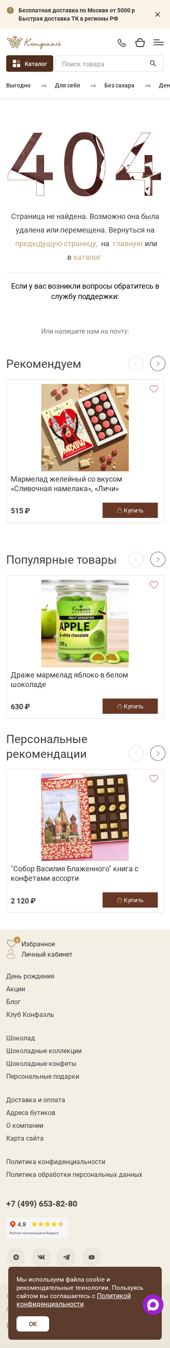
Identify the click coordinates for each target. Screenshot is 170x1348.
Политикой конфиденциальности (74, 1299)
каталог (87, 257)
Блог (13, 1001)
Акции (15, 988)
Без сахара (119, 85)
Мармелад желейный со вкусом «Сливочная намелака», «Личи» (66, 483)
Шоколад (20, 1037)
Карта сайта (25, 1138)
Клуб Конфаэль (30, 1014)
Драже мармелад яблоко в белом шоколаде (69, 679)
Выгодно (18, 85)
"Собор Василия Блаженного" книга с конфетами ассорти (74, 873)
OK (33, 1324)
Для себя (67, 85)
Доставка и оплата (35, 1099)
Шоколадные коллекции (44, 1050)
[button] (157, 363)
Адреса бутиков (30, 1112)
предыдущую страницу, (56, 243)
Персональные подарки (42, 1076)
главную (128, 243)
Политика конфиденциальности (55, 1161)
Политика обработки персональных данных (74, 1174)
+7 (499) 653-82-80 (121, 43)
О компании (24, 1125)
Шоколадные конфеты (41, 1063)
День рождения (30, 976)
